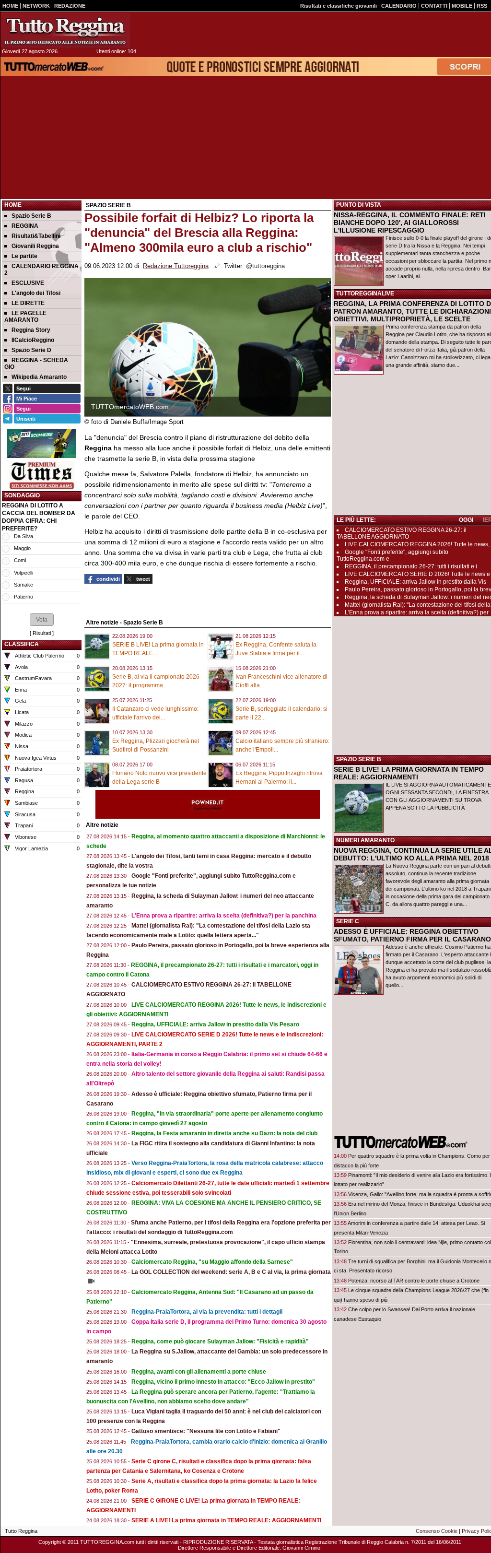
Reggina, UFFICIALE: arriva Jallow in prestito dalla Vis (415, 581)
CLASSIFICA (21, 644)
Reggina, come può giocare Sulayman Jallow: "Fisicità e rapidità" (220, 1341)
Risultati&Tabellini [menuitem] (36, 236)
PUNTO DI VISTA (358, 204)
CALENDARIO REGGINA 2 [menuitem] (41, 269)
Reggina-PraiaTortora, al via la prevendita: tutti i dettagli (206, 1311)
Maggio (22, 548)
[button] (42, 619)
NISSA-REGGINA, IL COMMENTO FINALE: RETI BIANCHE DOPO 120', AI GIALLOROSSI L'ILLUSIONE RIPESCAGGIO (410, 222)
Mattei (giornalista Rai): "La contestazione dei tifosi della (418, 604)
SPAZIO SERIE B (358, 759)
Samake (23, 585)
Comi (20, 560)
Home (13, 204)
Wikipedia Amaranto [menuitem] (39, 377)
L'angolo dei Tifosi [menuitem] (36, 293)
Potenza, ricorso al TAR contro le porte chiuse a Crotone (413, 1280)
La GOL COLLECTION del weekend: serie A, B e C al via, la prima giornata (231, 1272)
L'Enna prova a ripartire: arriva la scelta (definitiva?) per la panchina (223, 915)
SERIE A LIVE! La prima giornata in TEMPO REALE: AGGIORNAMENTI (226, 1520)
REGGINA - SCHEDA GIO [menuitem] (36, 363)
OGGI (466, 520)
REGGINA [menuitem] (25, 226)
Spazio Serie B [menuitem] (31, 215)
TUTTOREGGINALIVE (365, 293)
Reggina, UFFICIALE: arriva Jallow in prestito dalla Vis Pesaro (215, 1024)
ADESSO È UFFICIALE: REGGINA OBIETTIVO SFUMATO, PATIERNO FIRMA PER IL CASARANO (412, 935)
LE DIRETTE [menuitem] (28, 303)
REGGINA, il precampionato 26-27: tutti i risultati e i (411, 566)
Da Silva (23, 536)
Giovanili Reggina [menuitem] (35, 246)
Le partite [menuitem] (24, 256)
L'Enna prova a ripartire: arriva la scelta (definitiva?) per (417, 612)
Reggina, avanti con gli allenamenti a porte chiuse (198, 1371)
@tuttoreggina (265, 266)
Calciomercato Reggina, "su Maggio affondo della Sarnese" (212, 1262)
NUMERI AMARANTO (365, 840)
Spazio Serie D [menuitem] (31, 350)
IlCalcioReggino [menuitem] (33, 340)
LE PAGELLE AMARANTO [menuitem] (25, 316)
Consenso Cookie (436, 1531)
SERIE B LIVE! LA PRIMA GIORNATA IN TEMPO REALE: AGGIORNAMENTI (409, 773)
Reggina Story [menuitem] (31, 330)
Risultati (42, 633)
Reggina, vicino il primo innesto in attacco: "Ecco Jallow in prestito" (223, 1381)
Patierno (23, 597)
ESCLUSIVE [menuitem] (28, 283)
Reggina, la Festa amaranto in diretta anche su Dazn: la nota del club (224, 1133)
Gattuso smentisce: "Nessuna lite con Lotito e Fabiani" (206, 1431)
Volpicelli (23, 573)
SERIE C (347, 921)
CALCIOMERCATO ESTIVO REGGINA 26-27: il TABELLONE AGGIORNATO (402, 533)
